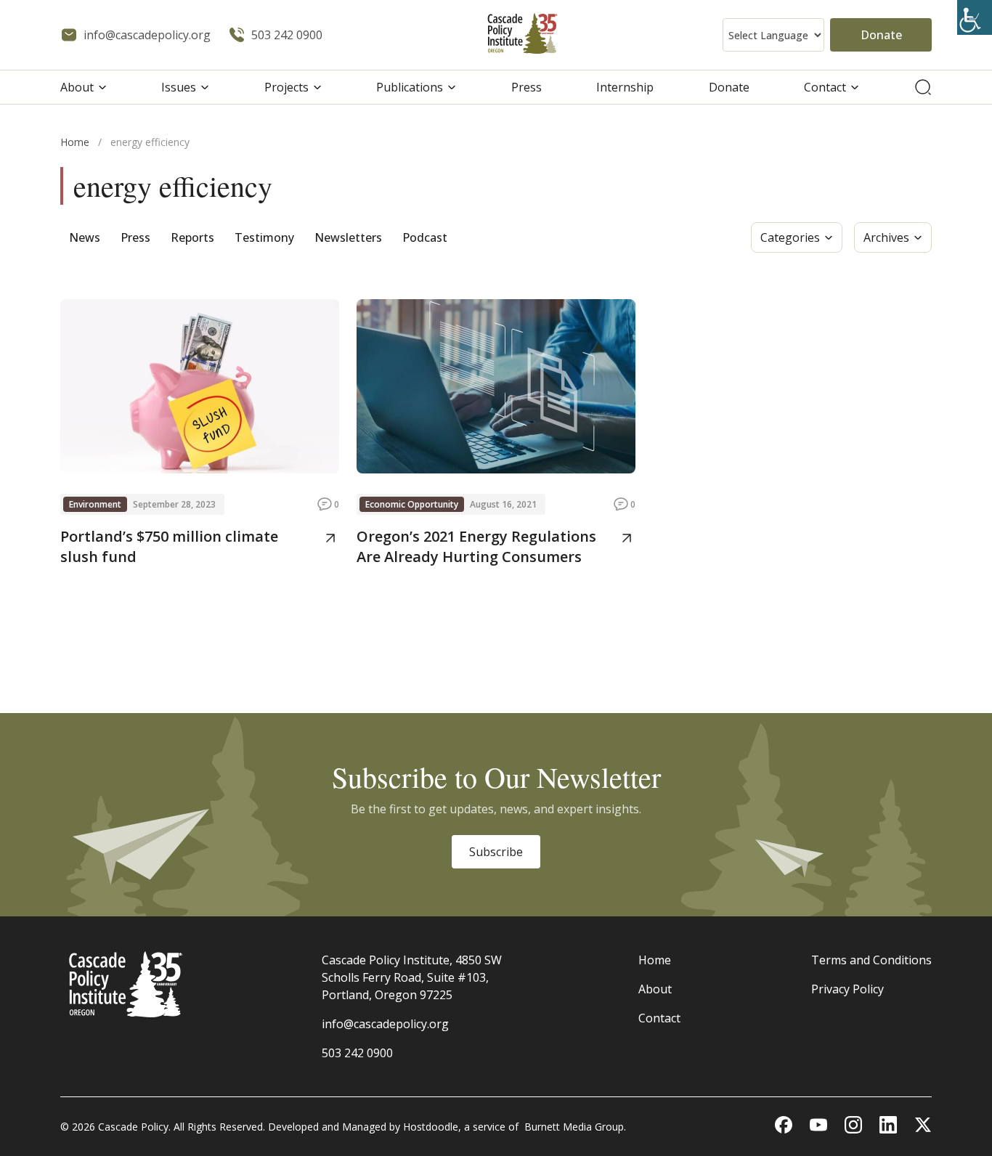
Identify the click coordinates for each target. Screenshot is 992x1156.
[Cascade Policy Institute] (522, 35)
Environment (95, 504)
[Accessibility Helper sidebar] (974, 17)
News (84, 237)
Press (526, 87)
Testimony (264, 237)
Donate (881, 35)
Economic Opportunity (411, 504)
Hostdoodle (430, 1126)
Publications (409, 87)
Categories (790, 237)
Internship (625, 87)
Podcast (424, 237)
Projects (286, 87)
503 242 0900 (357, 1053)
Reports (192, 237)
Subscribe (496, 852)
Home (74, 142)
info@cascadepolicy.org (385, 1024)
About (77, 87)
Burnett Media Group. (575, 1126)
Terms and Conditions (871, 960)
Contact (825, 87)
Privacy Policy (847, 989)
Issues (178, 87)
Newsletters (348, 237)
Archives (886, 237)
